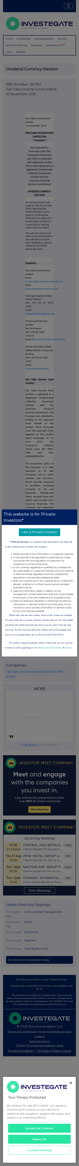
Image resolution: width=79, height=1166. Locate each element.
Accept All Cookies (39, 1128)
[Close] (70, 1082)
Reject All (39, 1139)
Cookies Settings (39, 1150)
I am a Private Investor (39, 532)
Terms (68, 647)
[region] (39, 1120)
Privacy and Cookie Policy (49, 647)
